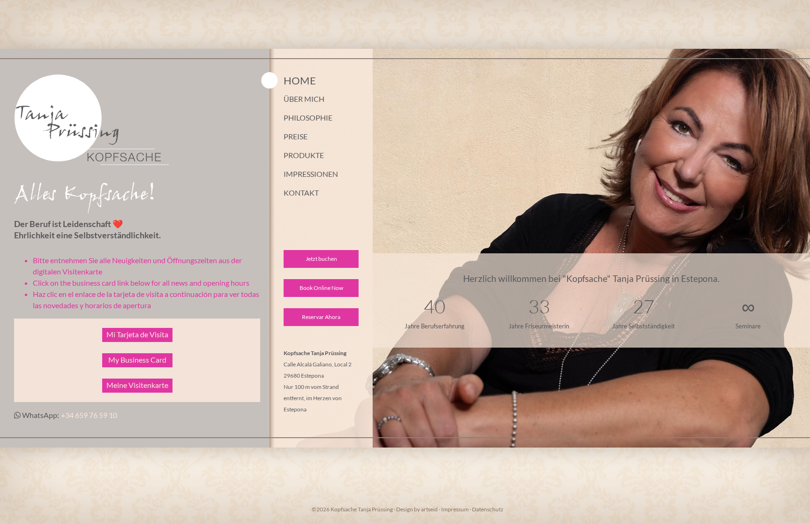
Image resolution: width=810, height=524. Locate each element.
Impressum (455, 509)
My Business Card (137, 359)
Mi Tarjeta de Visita (137, 334)
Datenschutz (487, 509)
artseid (429, 509)
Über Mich (304, 99)
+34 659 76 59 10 (89, 414)
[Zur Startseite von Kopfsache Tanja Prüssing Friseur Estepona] (100, 162)
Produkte (304, 155)
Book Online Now (321, 287)
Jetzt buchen (321, 258)
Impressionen (311, 174)
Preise (296, 136)
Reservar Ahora (321, 316)
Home (300, 79)
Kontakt (301, 193)
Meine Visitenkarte (137, 384)
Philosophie (308, 118)
